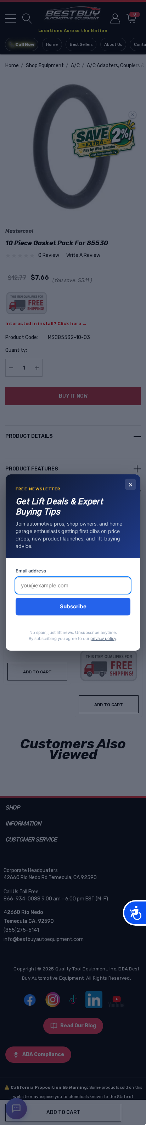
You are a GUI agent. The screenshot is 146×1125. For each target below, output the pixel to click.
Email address (31, 571)
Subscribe (73, 606)
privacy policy (103, 638)
